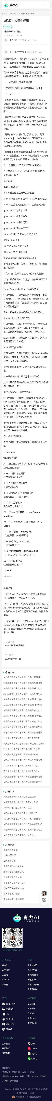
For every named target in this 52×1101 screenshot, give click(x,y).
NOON (31, 1072)
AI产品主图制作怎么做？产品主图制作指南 (22, 776)
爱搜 (28, 1076)
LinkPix (5, 965)
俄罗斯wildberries (10, 1076)
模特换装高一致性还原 (13, 899)
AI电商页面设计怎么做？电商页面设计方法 (22, 721)
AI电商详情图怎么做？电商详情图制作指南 (22, 716)
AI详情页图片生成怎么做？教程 (17, 807)
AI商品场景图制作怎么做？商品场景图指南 (22, 682)
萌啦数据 (16, 1072)
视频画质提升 (33, 975)
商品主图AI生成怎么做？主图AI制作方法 (21, 771)
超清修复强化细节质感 (13, 871)
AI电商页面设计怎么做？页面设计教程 (20, 802)
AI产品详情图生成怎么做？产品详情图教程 (22, 818)
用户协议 (6, 1043)
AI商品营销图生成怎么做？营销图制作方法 (22, 705)
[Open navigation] (45, 5)
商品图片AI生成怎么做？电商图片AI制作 (21, 749)
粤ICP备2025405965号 (26, 1093)
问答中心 (12, 14)
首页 (3, 14)
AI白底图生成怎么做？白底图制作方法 (20, 754)
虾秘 (22, 1076)
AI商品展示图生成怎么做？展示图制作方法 (22, 688)
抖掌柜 (5, 1080)
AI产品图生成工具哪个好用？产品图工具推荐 (23, 743)
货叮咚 (43, 1076)
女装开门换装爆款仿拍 (13, 888)
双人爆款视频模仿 (11, 894)
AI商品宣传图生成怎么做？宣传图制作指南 (22, 699)
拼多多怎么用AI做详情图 (14, 883)
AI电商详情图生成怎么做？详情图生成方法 (22, 727)
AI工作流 (6, 970)
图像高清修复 (33, 984)
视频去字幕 (32, 970)
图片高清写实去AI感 (12, 877)
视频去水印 (32, 965)
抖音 (33, 1043)
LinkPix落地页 (9, 855)
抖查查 (35, 1076)
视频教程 (31, 1008)
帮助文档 (31, 1004)
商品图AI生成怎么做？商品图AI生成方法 (21, 738)
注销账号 (6, 1053)
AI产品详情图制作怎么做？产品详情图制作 (22, 677)
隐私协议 (6, 1048)
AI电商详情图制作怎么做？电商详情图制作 (22, 732)
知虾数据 (6, 1072)
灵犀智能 (14, 1080)
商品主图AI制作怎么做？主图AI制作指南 (21, 765)
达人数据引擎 (9, 860)
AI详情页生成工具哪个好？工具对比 (19, 835)
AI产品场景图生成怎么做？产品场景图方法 (22, 694)
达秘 (24, 1072)
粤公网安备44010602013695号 (28, 1097)
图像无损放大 (33, 989)
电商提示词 (32, 1023)
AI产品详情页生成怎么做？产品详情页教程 (22, 824)
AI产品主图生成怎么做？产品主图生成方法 (22, 782)
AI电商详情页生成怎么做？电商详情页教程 (22, 829)
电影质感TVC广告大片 (13, 866)
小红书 (34, 1048)
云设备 (5, 984)
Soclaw (5, 979)
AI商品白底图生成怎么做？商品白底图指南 (22, 760)
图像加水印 (32, 979)
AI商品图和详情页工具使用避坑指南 (19, 796)
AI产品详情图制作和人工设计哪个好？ (20, 813)
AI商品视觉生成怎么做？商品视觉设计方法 (22, 710)
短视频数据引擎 (10, 849)
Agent (5, 975)
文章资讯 (31, 1013)
